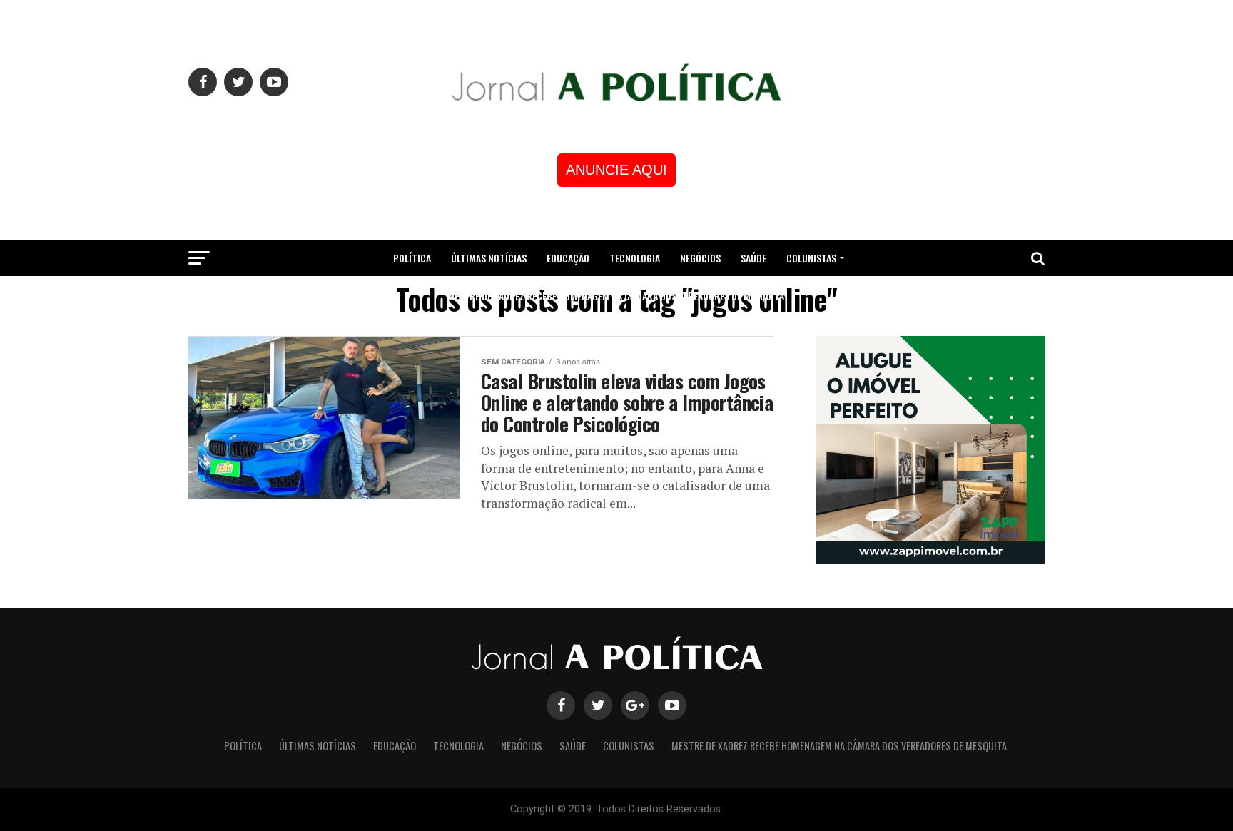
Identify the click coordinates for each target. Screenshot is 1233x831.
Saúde (753, 257)
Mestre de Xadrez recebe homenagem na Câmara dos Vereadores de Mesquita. (616, 295)
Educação (568, 257)
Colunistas (811, 257)
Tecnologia (634, 257)
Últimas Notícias (489, 257)
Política (412, 257)
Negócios (700, 257)
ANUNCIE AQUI (616, 170)
